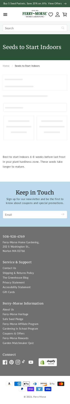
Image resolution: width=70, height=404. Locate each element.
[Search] (62, 28)
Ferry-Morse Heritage (15, 314)
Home (6, 65)
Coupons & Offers (14, 333)
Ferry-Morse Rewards (15, 338)
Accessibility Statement (17, 287)
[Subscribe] (62, 214)
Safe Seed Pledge (13, 319)
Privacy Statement (14, 282)
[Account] (57, 14)
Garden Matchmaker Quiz (18, 343)
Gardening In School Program (20, 328)
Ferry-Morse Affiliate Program (20, 323)
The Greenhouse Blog (15, 277)
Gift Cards (9, 292)
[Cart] (64, 14)
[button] (5, 14)
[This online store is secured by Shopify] (48, 363)
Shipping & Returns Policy (18, 272)
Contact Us (9, 268)
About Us (8, 309)
